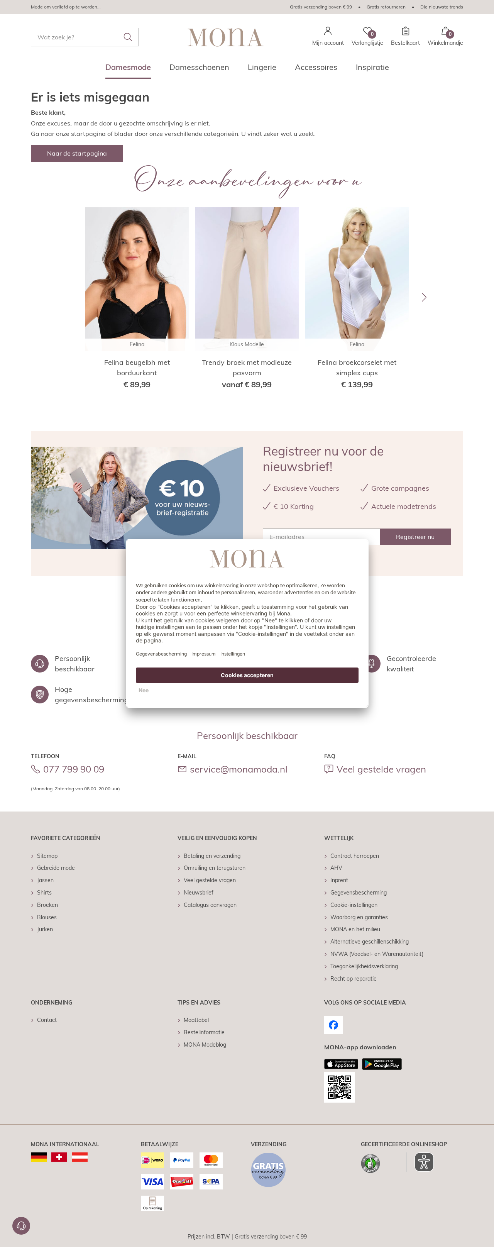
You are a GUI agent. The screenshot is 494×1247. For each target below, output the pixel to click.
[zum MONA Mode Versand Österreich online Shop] (80, 1157)
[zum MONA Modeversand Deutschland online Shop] (39, 1157)
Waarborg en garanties (359, 917)
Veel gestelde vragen (381, 769)
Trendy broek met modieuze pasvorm (247, 367)
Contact (47, 1020)
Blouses (47, 917)
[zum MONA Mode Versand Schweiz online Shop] (59, 1157)
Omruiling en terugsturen (214, 867)
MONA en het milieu (355, 929)
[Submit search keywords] (128, 37)
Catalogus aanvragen (210, 904)
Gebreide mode (56, 867)
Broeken (47, 904)
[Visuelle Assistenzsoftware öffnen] (420, 1162)
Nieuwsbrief (198, 892)
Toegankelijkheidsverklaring (364, 966)
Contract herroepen (354, 855)
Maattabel (196, 1020)
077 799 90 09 (73, 769)
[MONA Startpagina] (226, 37)
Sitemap (47, 855)
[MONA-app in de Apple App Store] (341, 1064)
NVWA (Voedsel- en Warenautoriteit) (376, 953)
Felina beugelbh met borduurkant (137, 367)
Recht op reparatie (353, 978)
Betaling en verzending (212, 855)
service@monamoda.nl (239, 769)
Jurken (45, 929)
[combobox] (85, 37)
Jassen (45, 880)
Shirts (44, 892)
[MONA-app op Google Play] (382, 1064)
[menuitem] (128, 69)
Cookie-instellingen (353, 904)
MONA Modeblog (205, 1044)
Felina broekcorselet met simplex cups (357, 367)
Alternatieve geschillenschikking (369, 941)
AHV (336, 867)
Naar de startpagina (77, 153)
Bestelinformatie (204, 1032)
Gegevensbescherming (358, 892)
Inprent (339, 880)
